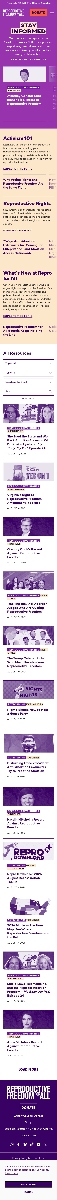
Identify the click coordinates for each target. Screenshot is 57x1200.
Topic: (8, 363)
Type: (8, 372)
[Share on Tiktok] (31, 1144)
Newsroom (28, 1135)
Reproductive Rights (23, 87)
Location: (10, 382)
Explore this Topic (17, 169)
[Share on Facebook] (18, 1144)
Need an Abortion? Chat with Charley (28, 1129)
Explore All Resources (28, 59)
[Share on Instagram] (11, 1144)
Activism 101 (16, 704)
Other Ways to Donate (28, 1116)
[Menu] (52, 12)
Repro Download (22, 867)
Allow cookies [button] (28, 1184)
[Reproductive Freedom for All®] (13, 12)
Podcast (16, 431)
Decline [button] (28, 1192)
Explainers (16, 489)
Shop (28, 1122)
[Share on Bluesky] (25, 1144)
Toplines (33, 757)
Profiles (14, 90)
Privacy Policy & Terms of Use (28, 1158)
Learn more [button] (11, 1173)
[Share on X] (45, 1144)
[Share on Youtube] (38, 1144)
